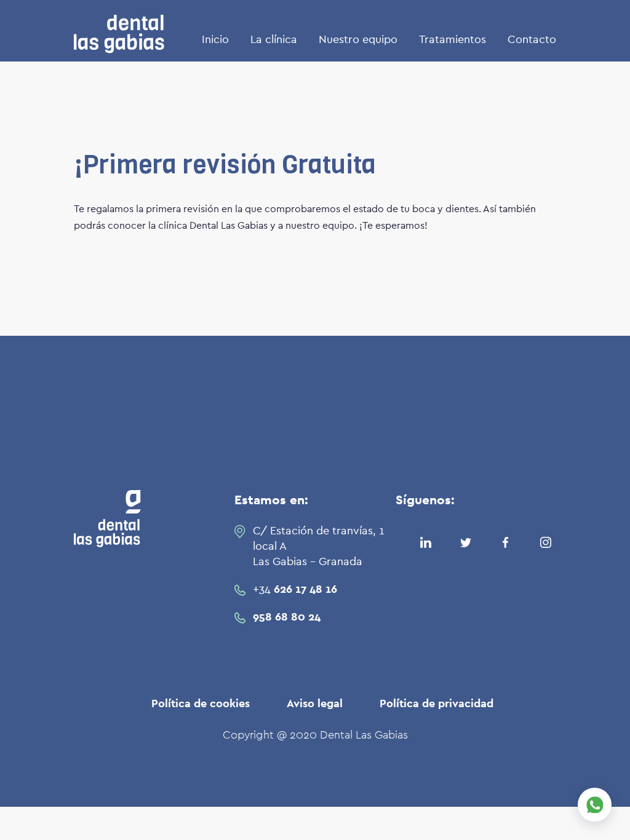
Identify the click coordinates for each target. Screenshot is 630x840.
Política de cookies (200, 704)
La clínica (273, 40)
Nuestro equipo (358, 40)
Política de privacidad (436, 704)
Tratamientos (452, 40)
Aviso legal (315, 704)
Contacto (532, 40)
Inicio (215, 40)
